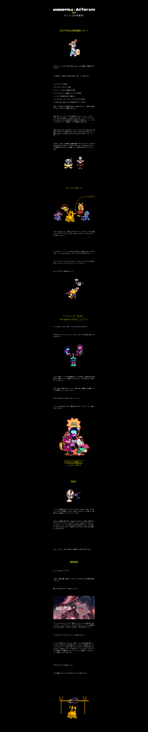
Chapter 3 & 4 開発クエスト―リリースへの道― (74, 463)
